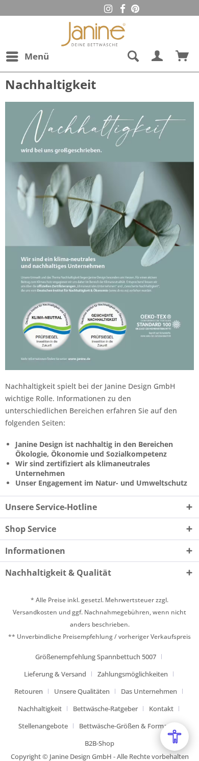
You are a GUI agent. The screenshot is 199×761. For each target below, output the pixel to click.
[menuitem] (27, 56)
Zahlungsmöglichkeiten (132, 674)
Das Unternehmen (149, 691)
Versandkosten (35, 612)
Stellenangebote (43, 725)
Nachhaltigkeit (40, 708)
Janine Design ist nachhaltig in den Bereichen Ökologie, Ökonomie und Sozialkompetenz (94, 449)
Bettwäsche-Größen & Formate (126, 725)
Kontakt (161, 708)
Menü (36, 56)
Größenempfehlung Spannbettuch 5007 (95, 656)
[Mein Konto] (157, 56)
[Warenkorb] (182, 56)
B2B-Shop (99, 743)
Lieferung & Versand (55, 674)
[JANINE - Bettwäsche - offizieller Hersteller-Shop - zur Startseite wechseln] (93, 31)
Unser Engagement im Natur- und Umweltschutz (101, 483)
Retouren (28, 691)
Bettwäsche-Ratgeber (105, 708)
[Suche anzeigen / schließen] (132, 56)
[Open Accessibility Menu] (174, 736)
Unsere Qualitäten (82, 691)
